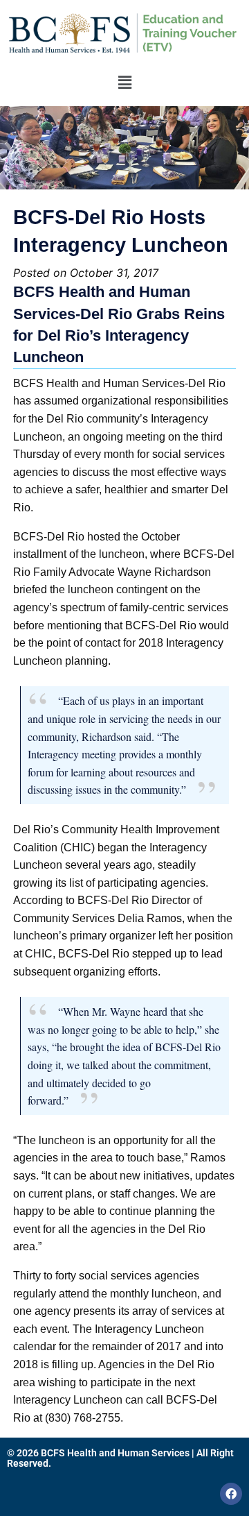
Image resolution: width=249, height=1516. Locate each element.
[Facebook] (231, 1494)
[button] (124, 82)
